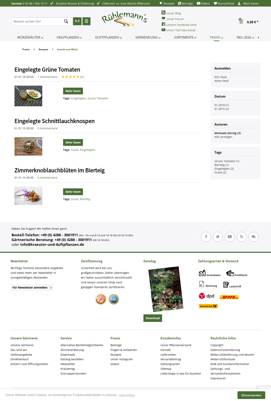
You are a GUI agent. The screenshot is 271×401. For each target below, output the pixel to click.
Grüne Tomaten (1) (226, 161)
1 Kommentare (47, 77)
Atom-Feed (221, 81)
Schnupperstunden (73, 373)
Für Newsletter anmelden (29, 287)
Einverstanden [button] (251, 395)
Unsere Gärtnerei (22, 345)
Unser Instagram (122, 359)
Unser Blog (173, 13)
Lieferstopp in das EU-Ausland (180, 373)
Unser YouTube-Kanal (180, 30)
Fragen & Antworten (124, 350)
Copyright (216, 345)
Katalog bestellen (72, 359)
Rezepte (168, 3)
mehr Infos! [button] (127, 395)
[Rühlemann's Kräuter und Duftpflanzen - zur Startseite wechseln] (125, 21)
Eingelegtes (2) (224, 168)
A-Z (77, 21)
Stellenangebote (21, 354)
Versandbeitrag (170, 359)
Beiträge (187, 3)
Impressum (218, 378)
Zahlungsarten (170, 364)
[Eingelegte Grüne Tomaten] (33, 96)
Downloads (68, 354)
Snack (75, 150)
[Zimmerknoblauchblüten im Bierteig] (33, 195)
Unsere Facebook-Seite (181, 25)
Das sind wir (19, 350)
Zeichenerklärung (72, 350)
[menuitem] (166, 3)
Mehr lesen (73, 91)
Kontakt (165, 350)
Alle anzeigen (223, 137)
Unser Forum (175, 19)
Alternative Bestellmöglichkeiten (82, 345)
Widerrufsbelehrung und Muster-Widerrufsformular (232, 357)
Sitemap (165, 369)
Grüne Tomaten (97, 98)
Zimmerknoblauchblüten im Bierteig (59, 170)
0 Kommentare (47, 128)
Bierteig (85, 199)
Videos (205, 3)
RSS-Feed (220, 77)
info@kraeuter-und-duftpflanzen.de (52, 244)
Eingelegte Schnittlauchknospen (54, 121)
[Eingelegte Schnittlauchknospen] (33, 146)
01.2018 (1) (221, 105)
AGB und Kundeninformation (229, 364)
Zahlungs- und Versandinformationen (225, 371)
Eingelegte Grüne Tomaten (47, 69)
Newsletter (68, 364)
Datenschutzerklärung (225, 350)
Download (153, 318)
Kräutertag (68, 369)
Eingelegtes (78, 98)
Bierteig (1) (221, 165)
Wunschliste (225, 3)
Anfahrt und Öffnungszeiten (29, 364)
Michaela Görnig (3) (227, 133)
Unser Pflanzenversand (175, 345)
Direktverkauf (19, 359)
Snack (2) (220, 172)
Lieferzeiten (168, 354)
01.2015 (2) (221, 109)
